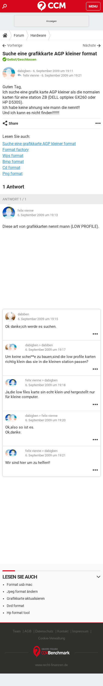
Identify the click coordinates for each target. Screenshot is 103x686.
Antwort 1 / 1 (14, 199)
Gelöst (11, 59)
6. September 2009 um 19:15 (38, 319)
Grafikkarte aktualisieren (26, 598)
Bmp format (13, 161)
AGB (28, 631)
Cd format (11, 167)
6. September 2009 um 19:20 (45, 420)
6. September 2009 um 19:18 (45, 385)
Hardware (38, 35)
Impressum (80, 631)
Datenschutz (44, 631)
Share (13, 123)
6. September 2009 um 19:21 (62, 75)
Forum (19, 35)
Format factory (15, 149)
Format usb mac (19, 585)
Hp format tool (18, 613)
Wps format (12, 155)
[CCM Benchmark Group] (51, 652)
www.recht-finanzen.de (51, 665)
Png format (12, 173)
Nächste (89, 45)
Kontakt (62, 631)
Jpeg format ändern (22, 592)
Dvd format (15, 606)
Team (17, 631)
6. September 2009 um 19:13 (38, 215)
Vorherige (14, 45)
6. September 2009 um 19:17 (45, 349)
